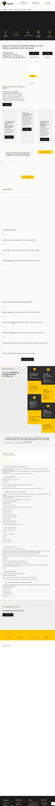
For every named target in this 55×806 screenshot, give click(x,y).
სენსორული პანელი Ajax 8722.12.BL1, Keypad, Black (19, 237)
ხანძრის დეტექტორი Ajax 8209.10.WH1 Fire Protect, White (21, 258)
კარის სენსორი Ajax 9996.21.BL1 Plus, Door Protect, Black (21, 247)
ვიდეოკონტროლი (28, 37)
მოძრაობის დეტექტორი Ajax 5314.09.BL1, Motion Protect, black (23, 319)
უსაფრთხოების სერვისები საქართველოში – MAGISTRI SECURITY (45, 126)
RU (49, 9)
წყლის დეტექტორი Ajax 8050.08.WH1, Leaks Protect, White (21, 309)
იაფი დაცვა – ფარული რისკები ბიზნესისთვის (27, 116)
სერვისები (11, 9)
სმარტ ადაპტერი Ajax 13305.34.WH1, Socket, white (19, 350)
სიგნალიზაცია (16, 37)
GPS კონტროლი (49, 38)
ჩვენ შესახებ (5, 9)
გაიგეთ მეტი (8, 616)
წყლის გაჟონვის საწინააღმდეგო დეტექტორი (17, 299)
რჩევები (15, 9)
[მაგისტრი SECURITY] (4, 4)
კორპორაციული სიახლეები (33, 804)
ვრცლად (7, 106)
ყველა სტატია (45, 153)
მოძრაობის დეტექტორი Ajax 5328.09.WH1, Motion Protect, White (23, 330)
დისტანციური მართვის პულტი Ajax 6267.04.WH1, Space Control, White (25, 340)
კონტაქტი (29, 9)
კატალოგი (20, 9)
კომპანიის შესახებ (6, 804)
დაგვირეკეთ (48, 55)
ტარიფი (25, 9)
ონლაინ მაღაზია (27, 361)
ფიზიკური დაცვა (5, 38)
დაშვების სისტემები (38, 38)
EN (51, 9)
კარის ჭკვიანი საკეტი (9, 227)
